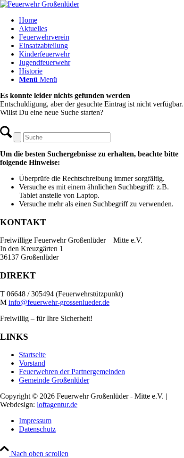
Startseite (32, 355)
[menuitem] (101, 20)
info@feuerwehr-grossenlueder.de (58, 302)
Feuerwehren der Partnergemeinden (72, 372)
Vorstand (32, 363)
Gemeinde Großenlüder (54, 380)
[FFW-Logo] (39, 4)
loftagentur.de (57, 405)
